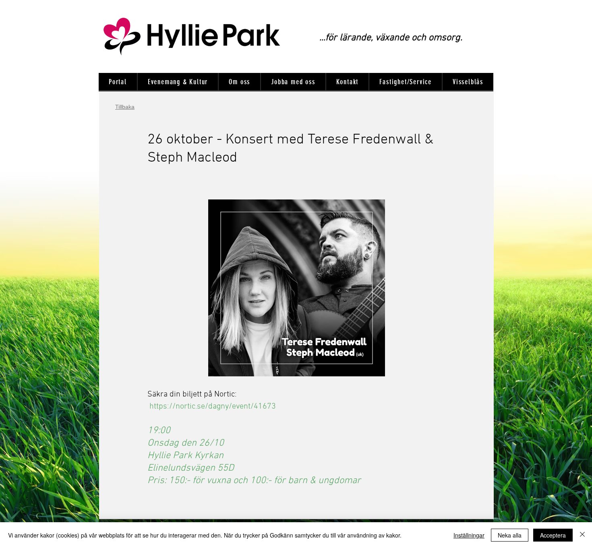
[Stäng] (582, 535)
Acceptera (553, 535)
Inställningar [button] (468, 535)
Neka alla (510, 535)
